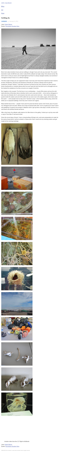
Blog (2, 6)
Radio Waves (8, 24)
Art (2, 10)
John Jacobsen (6, 3)
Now (2, 13)
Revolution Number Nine (12, 26)
